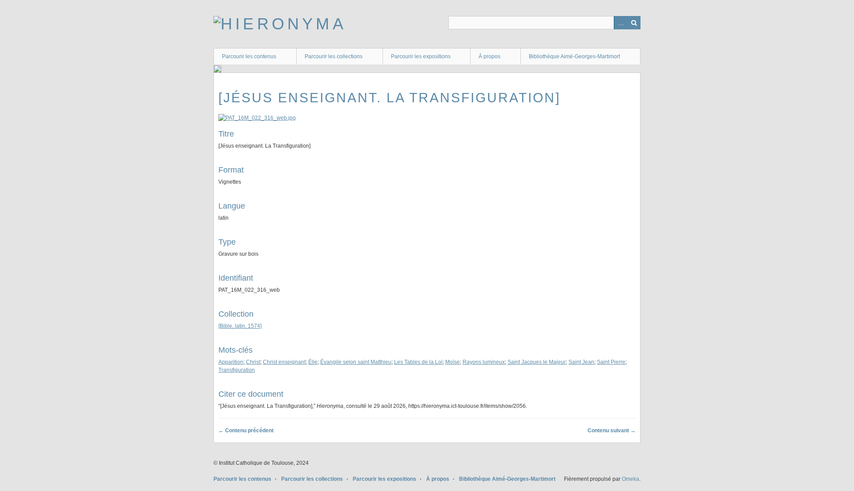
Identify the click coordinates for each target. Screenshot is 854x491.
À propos (489, 56)
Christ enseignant (284, 362)
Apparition (230, 362)
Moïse (452, 362)
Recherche (633, 22)
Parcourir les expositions (421, 56)
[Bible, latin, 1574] (240, 326)
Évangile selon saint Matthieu (355, 362)
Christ (253, 362)
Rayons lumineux (484, 362)
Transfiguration (236, 370)
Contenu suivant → (612, 430)
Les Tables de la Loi (418, 362)
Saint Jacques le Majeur (537, 362)
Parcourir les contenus (249, 56)
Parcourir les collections (334, 56)
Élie (313, 362)
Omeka (630, 479)
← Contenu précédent (246, 430)
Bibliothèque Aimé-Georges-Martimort (574, 56)
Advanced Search (620, 22)
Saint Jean (581, 362)
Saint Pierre (611, 362)
